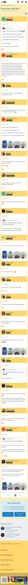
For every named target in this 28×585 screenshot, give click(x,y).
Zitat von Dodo (9, 28)
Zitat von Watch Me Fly (11, 220)
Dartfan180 (7, 530)
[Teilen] (25, 13)
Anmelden (8, 514)
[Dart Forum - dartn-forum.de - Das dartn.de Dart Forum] (3, 1)
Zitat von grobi (9, 438)
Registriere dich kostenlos (18, 508)
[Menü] (26, 1)
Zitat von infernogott (10, 369)
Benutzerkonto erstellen (20, 514)
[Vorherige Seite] (8, 495)
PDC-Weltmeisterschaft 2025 (12, 534)
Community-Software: (14, 575)
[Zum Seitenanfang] (25, 582)
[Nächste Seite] (19, 495)
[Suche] (18, 1)
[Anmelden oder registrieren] (22, 2)
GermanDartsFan (9, 535)
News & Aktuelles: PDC (10, 531)
